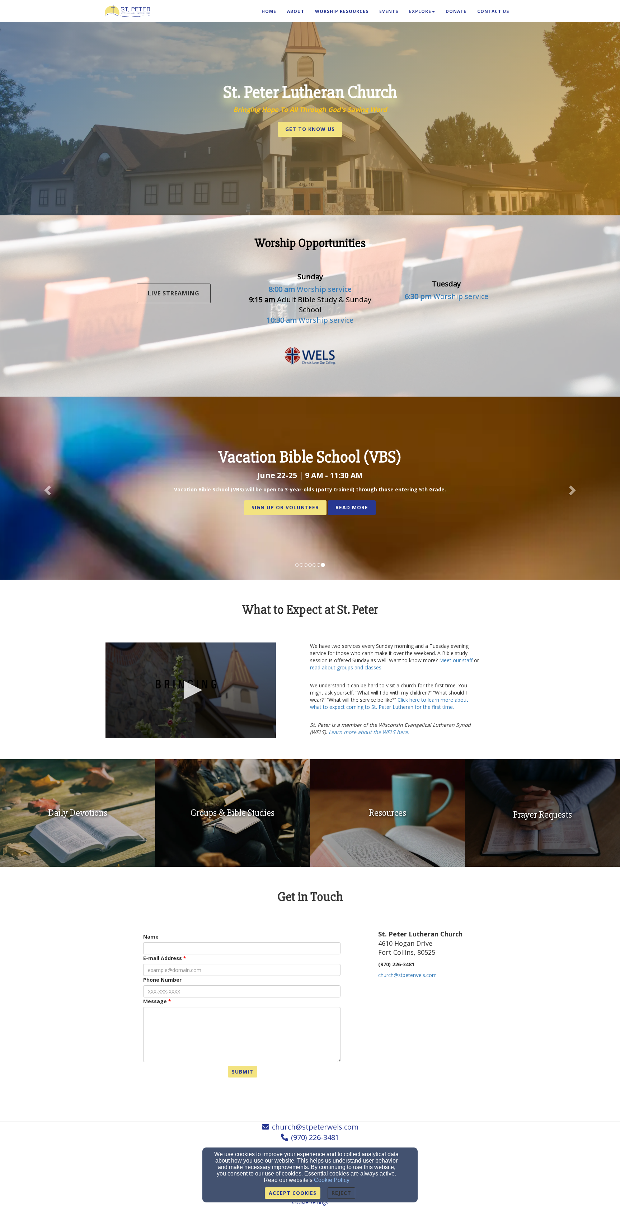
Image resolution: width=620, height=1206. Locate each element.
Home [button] (269, 11)
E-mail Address (162, 958)
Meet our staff (456, 660)
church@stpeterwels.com (407, 975)
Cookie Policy (331, 1180)
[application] (190, 690)
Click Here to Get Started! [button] (310, 506)
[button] (310, 129)
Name (151, 936)
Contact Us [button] (493, 11)
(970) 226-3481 (315, 1137)
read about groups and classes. (346, 667)
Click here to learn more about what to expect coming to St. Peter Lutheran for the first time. (389, 703)
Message (155, 1001)
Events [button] (388, 11)
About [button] (295, 11)
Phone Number (162, 979)
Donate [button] (456, 11)
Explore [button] (420, 11)
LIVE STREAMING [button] (173, 293)
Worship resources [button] (341, 11)
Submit (242, 1071)
